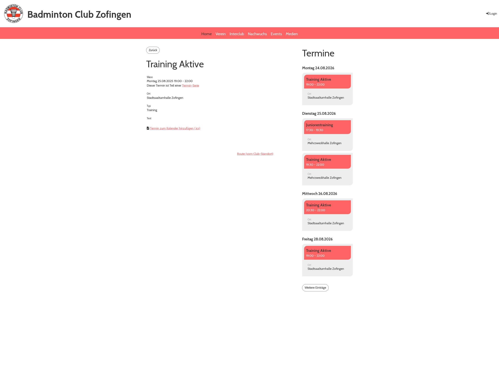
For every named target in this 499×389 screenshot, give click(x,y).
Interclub (237, 34)
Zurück (153, 50)
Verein (221, 34)
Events (276, 34)
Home (206, 34)
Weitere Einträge (315, 287)
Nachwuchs (257, 34)
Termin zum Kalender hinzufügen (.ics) (175, 128)
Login (493, 13)
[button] (327, 89)
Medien (292, 34)
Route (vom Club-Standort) (255, 154)
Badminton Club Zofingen (79, 14)
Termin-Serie (190, 85)
